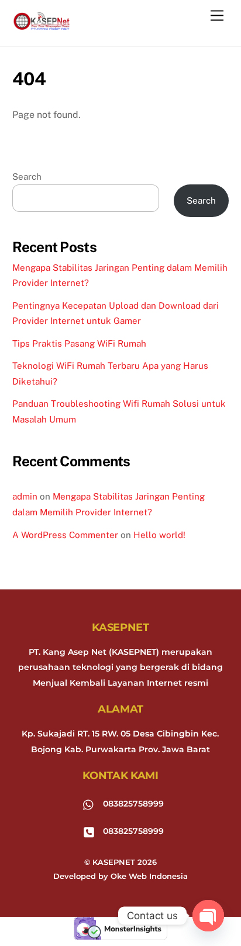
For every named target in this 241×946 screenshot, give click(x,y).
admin (24, 496)
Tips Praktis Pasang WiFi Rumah (79, 343)
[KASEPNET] (41, 24)
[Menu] (217, 16)
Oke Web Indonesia (149, 876)
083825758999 (132, 803)
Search (27, 176)
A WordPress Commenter (65, 535)
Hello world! (159, 535)
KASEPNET (113, 862)
